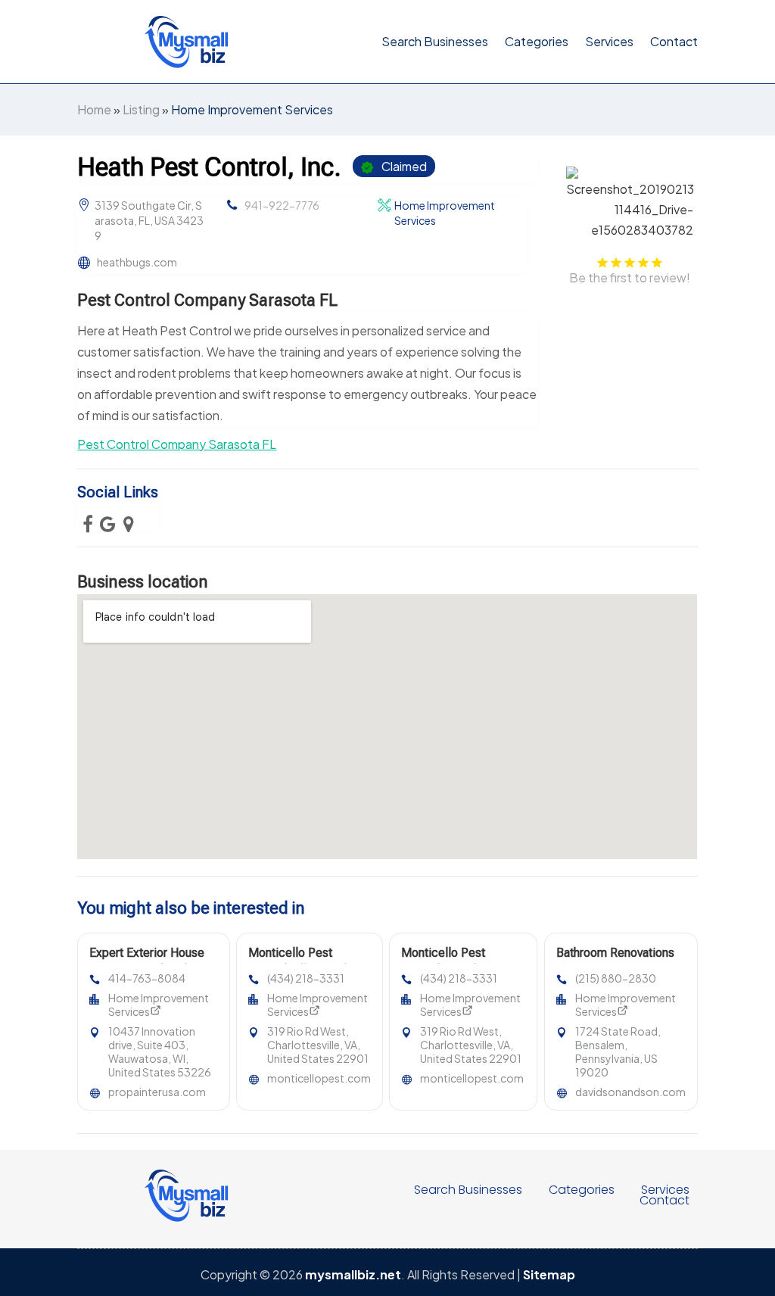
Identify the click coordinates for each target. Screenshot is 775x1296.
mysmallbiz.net (353, 1274)
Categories (536, 41)
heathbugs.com (137, 262)
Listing (141, 109)
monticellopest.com (319, 1078)
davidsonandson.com (630, 1091)
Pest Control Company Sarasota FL (176, 444)
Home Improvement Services (252, 109)
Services (609, 41)
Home (94, 109)
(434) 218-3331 (305, 978)
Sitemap (549, 1274)
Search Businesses (434, 41)
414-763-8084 (146, 978)
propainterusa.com (157, 1091)
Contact (674, 41)
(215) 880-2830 (615, 978)
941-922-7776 (281, 205)
